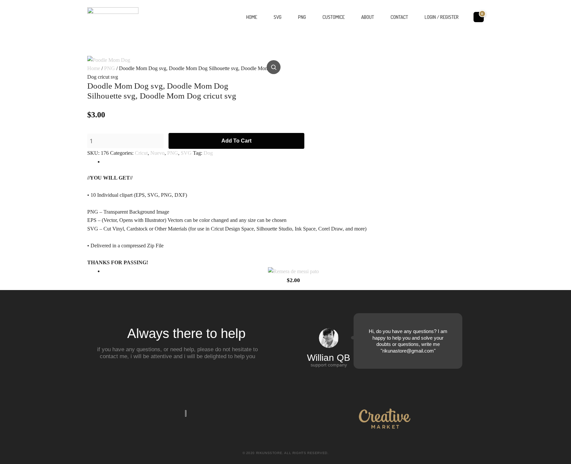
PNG (302, 17)
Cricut (141, 153)
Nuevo (157, 153)
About (367, 17)
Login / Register (442, 17)
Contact (399, 17)
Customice (334, 17)
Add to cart (236, 141)
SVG (278, 17)
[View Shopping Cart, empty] (479, 17)
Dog (208, 153)
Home (251, 17)
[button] (274, 67)
